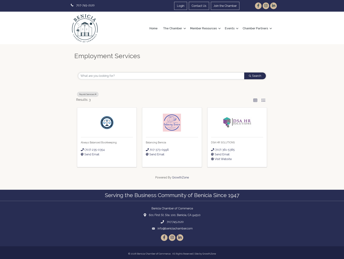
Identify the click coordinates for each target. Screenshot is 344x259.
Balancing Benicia (156, 142)
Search (256, 76)
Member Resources (203, 28)
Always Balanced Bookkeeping (99, 142)
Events (230, 28)
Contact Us (199, 6)
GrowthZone (180, 177)
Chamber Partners (255, 28)
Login (180, 6)
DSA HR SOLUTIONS (223, 142)
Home (153, 28)
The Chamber (172, 28)
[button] (255, 100)
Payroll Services (86, 94)
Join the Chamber (225, 6)
